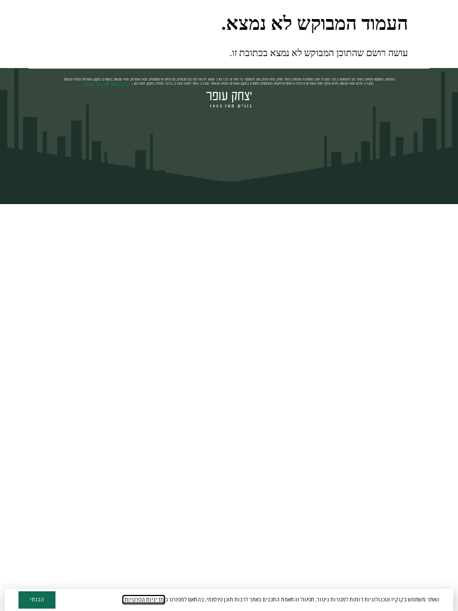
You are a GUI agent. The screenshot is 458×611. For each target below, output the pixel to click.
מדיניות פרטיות (95, 83)
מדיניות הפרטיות (143, 599)
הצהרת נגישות (120, 83)
